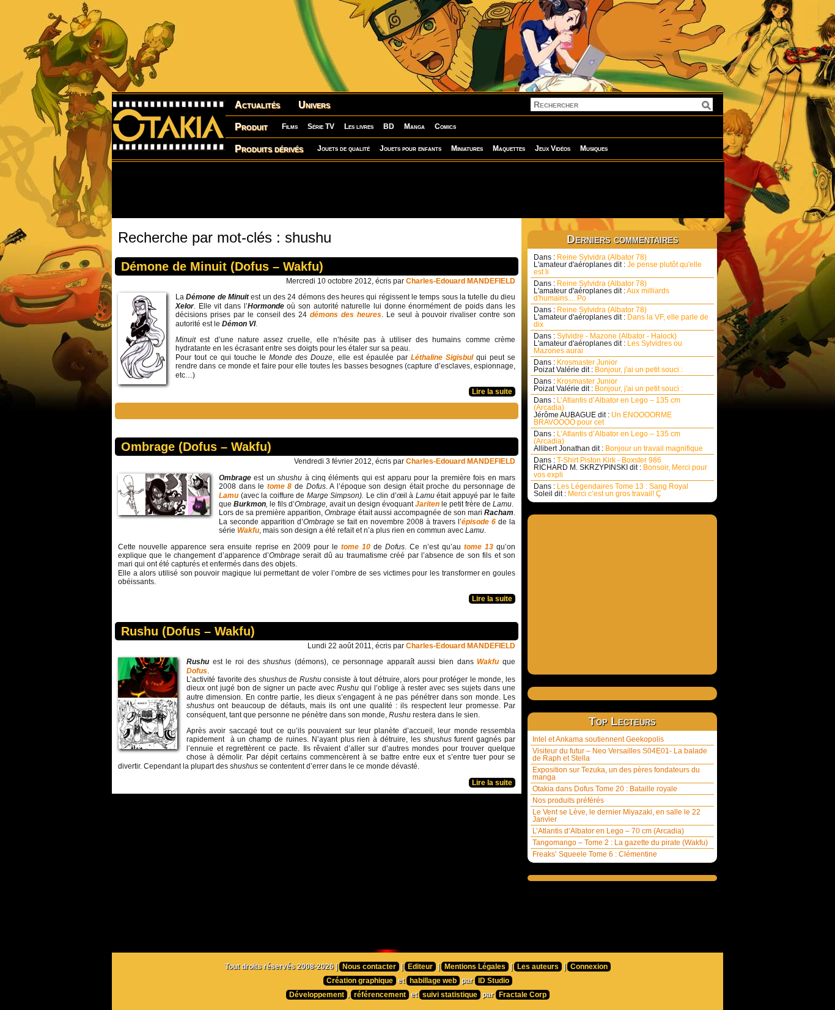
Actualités (257, 105)
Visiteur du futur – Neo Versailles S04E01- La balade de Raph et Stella (619, 755)
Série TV (320, 126)
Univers (314, 105)
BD (388, 126)
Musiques (594, 148)
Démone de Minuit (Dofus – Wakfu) (222, 266)
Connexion (589, 966)
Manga (414, 126)
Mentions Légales (475, 966)
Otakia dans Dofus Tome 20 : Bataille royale (604, 789)
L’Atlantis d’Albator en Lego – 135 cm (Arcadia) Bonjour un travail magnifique (618, 441)
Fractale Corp (522, 994)
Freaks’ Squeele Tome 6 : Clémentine (594, 854)
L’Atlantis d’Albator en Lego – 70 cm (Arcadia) (608, 831)
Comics (445, 126)
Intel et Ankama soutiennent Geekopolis (598, 739)
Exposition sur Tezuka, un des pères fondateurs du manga (616, 773)
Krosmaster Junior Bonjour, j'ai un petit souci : (608, 366)
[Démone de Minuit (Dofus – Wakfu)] (145, 341)
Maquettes (509, 148)
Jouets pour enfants (410, 148)
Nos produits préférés (568, 800)
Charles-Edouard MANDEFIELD (460, 281)
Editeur (420, 966)
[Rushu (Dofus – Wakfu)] (150, 706)
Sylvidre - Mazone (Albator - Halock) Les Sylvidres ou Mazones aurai (608, 343)
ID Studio (493, 980)
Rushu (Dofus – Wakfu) (188, 631)
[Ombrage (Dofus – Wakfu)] (167, 497)
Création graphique (359, 980)
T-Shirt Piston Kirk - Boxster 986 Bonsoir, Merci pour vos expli (620, 467)
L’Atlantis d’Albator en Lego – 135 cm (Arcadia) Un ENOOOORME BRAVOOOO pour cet (607, 411)
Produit (251, 127)
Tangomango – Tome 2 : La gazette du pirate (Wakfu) (620, 842)
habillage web (433, 980)
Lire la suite (492, 391)
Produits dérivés (269, 149)
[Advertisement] (417, 189)
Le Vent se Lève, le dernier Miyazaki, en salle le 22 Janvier (616, 816)
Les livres (358, 126)
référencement (380, 994)
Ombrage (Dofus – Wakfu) (196, 446)
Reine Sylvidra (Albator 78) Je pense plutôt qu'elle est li (618, 264)
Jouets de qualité (343, 148)
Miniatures (467, 148)
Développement (316, 994)
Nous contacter (369, 966)
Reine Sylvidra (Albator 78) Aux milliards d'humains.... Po (601, 290)
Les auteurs (538, 966)
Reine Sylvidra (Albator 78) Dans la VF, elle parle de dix (621, 317)
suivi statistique (449, 994)
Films (290, 126)
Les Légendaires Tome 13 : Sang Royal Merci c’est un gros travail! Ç (611, 490)
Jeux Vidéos (552, 148)
